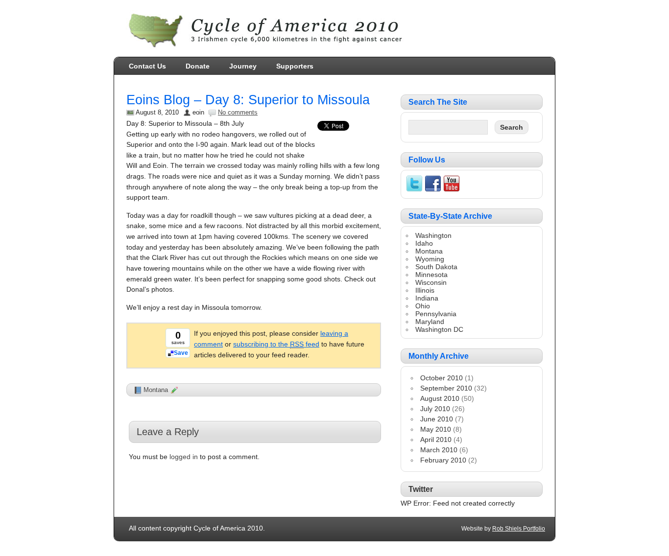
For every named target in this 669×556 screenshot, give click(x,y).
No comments (238, 112)
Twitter (420, 489)
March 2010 (438, 450)
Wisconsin (431, 282)
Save (181, 352)
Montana (155, 390)
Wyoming (429, 259)
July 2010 (435, 409)
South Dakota (436, 267)
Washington (433, 235)
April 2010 (436, 439)
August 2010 (439, 398)
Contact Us (147, 66)
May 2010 (435, 429)
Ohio (422, 306)
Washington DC (439, 329)
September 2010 (446, 388)
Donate (198, 66)
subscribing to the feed (276, 344)
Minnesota (431, 274)
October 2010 (441, 378)
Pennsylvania (435, 314)
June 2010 (436, 419)
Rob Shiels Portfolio (518, 529)
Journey (243, 66)
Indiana (426, 298)
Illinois (424, 290)
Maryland (429, 321)
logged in (183, 457)
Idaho (424, 243)
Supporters (294, 66)
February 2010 (443, 460)
